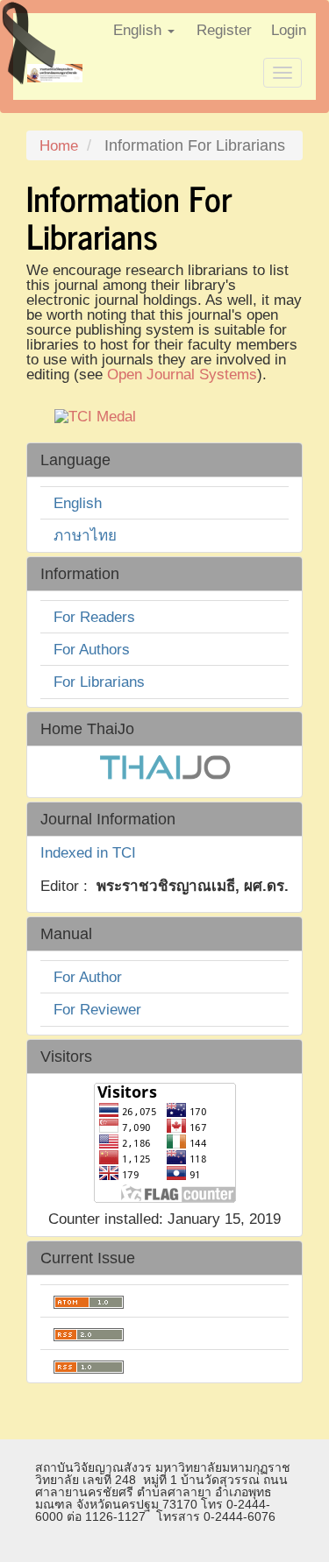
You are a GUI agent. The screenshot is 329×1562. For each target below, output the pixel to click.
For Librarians (99, 682)
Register (224, 30)
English (78, 503)
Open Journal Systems (182, 374)
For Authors (92, 649)
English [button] (139, 30)
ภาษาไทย (85, 535)
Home (58, 146)
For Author (88, 977)
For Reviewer (97, 1009)
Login (288, 30)
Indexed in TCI (88, 852)
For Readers (94, 617)
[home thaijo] (165, 766)
